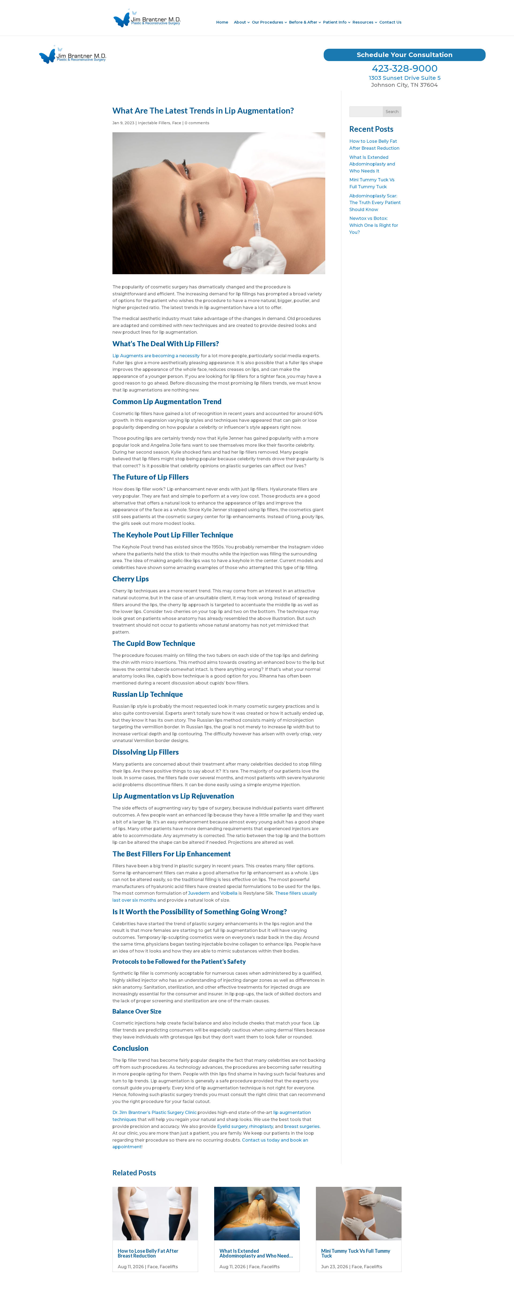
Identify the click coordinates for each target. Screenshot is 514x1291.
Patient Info (335, 22)
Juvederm (199, 893)
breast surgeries (302, 1126)
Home (222, 22)
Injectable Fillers (154, 123)
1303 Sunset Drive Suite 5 (405, 77)
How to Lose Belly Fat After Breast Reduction (148, 1253)
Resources (363, 22)
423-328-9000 (405, 68)
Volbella (228, 893)
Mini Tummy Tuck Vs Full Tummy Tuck (355, 1253)
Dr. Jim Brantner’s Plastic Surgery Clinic (154, 1112)
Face (176, 123)
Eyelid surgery (232, 1126)
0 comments (197, 123)
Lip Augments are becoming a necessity (156, 355)
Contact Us (390, 22)
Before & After (303, 22)
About (240, 22)
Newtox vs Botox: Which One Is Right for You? (373, 225)
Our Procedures (267, 22)
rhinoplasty (261, 1126)
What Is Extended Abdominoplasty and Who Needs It (372, 164)
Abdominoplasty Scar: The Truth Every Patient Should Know (375, 202)
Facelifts (169, 1266)
